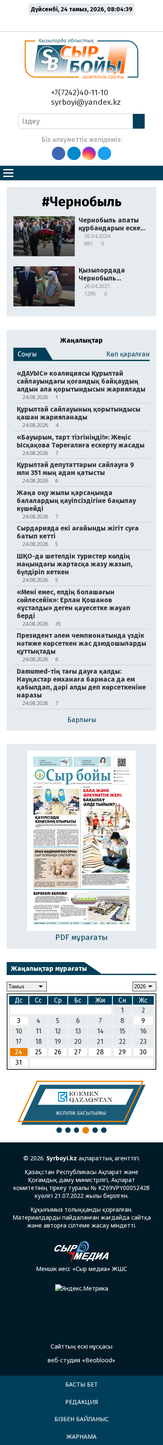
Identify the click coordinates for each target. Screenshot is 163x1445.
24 (18, 1052)
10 (18, 1031)
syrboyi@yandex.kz (85, 102)
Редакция (81, 1402)
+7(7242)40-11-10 (78, 92)
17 (18, 1042)
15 (122, 1031)
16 (143, 1031)
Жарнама (81, 1436)
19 (57, 1042)
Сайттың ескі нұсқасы (81, 1346)
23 (143, 1042)
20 (78, 1042)
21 (100, 1042)
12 (58, 1031)
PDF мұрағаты (81, 937)
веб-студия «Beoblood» (81, 1360)
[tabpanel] (81, 1102)
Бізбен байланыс (81, 1419)
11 (38, 1031)
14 (100, 1031)
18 (38, 1042)
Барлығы (81, 720)
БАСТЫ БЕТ (81, 1384)
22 (122, 1042)
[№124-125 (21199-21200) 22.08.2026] (81, 841)
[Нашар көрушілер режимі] (84, 21)
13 (78, 1031)
